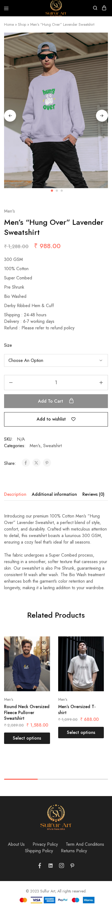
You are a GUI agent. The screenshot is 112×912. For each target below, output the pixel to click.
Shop (22, 24)
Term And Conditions (85, 844)
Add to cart (51, 401)
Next (102, 116)
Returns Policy (74, 851)
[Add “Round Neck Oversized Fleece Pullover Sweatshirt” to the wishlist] (44, 651)
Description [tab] (15, 494)
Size (8, 345)
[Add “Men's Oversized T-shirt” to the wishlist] (97, 651)
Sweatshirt (52, 446)
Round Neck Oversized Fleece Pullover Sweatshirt (26, 712)
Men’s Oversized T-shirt (77, 709)
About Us (16, 844)
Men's (9, 211)
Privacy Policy (45, 844)
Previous (10, 116)
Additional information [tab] (54, 494)
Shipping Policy (39, 851)
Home (9, 24)
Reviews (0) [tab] (93, 494)
